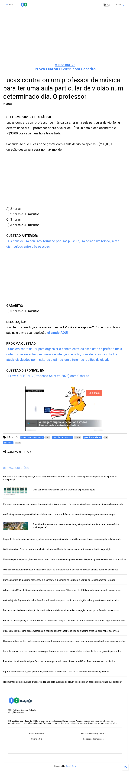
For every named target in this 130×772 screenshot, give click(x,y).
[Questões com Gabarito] (24, 5)
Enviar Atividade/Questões (93, 733)
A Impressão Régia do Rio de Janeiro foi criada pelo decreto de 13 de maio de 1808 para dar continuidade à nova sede (62, 590)
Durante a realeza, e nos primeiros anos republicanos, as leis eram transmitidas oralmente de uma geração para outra (62, 651)
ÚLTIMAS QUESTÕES (16, 467)
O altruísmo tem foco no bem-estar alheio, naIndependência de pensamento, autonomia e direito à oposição (57, 549)
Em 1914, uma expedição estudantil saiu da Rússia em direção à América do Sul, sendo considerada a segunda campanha (64, 620)
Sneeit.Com (71, 766)
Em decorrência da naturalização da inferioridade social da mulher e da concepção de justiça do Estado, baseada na (61, 610)
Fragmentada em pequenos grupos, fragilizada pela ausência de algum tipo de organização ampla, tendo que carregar (62, 682)
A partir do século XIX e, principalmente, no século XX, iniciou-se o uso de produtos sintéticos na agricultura (56, 671)
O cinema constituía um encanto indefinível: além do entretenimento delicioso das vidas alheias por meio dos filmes (60, 569)
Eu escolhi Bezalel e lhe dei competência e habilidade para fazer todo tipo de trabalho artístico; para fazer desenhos (61, 631)
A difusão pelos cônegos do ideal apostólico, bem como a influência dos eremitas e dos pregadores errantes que (59, 514)
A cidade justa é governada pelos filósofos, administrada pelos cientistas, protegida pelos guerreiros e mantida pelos (61, 600)
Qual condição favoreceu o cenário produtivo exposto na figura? (64, 489)
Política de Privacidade (93, 739)
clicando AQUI (57, 333)
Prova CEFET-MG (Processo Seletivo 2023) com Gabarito (48, 376)
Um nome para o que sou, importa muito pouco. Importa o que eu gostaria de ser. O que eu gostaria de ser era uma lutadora (64, 559)
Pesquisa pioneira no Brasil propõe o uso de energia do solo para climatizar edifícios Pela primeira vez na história (59, 661)
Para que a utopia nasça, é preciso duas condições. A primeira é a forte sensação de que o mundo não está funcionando (63, 504)
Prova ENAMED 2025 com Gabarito (65, 69)
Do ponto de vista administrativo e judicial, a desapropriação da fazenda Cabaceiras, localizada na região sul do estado (62, 539)
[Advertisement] (65, 36)
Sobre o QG (36, 739)
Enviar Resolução (37, 733)
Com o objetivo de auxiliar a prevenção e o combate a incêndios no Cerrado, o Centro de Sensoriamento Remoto (59, 580)
